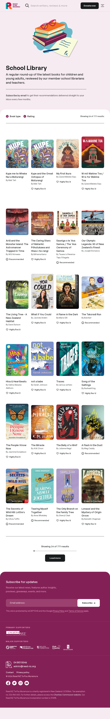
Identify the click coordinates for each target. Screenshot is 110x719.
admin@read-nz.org (25, 666)
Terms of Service (76, 611)
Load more (55, 558)
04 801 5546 (20, 662)
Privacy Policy (58, 611)
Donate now (90, 5)
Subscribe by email (16, 95)
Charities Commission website (67, 694)
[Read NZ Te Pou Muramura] (13, 5)
